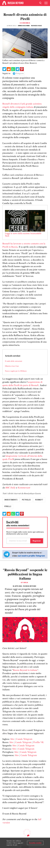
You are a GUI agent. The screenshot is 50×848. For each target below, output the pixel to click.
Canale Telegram (24, 739)
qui (19, 843)
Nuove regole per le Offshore (16, 371)
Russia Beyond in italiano (25, 670)
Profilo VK (38, 742)
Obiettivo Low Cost (12, 366)
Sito (12, 739)
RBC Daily (10, 488)
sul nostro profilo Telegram (31, 556)
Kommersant (24, 488)
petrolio (26, 500)
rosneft (39, 500)
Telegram (20, 74)
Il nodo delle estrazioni (13, 361)
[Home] (4, 3)
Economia (25, 23)
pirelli (7, 506)
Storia (24, 583)
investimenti (10, 500)
